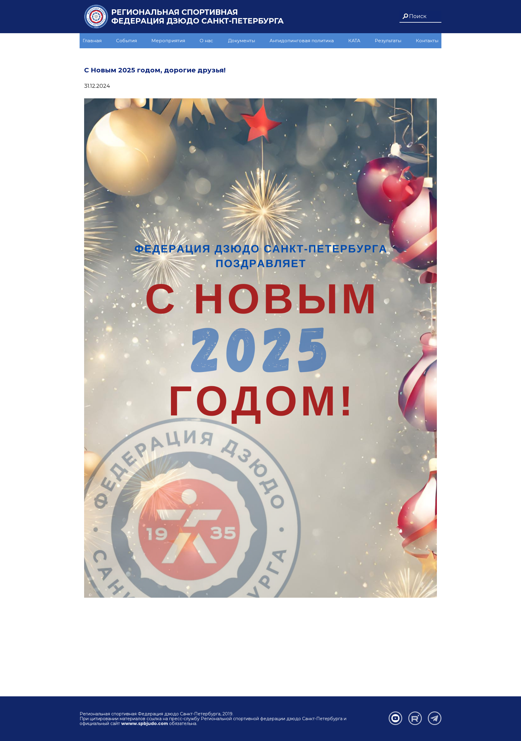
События (126, 40)
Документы (241, 40)
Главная (92, 40)
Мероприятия (168, 40)
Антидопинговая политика (302, 40)
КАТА (354, 40)
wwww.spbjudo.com (144, 723)
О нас (206, 40)
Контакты (427, 40)
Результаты (388, 40)
